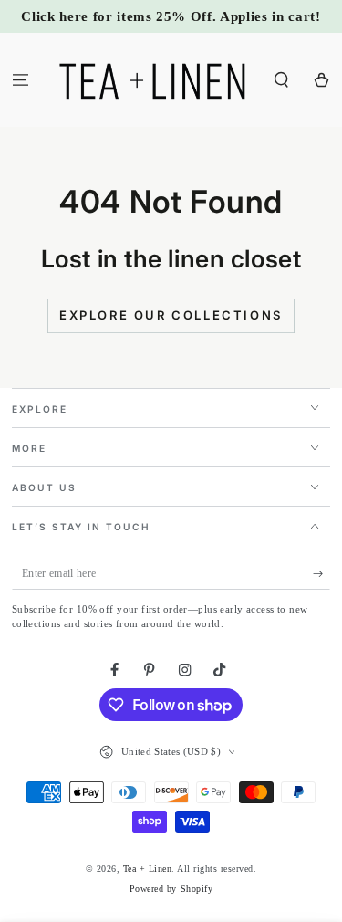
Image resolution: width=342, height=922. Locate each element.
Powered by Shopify (171, 889)
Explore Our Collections (171, 315)
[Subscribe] (322, 574)
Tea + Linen (147, 869)
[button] (282, 80)
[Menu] (20, 80)
